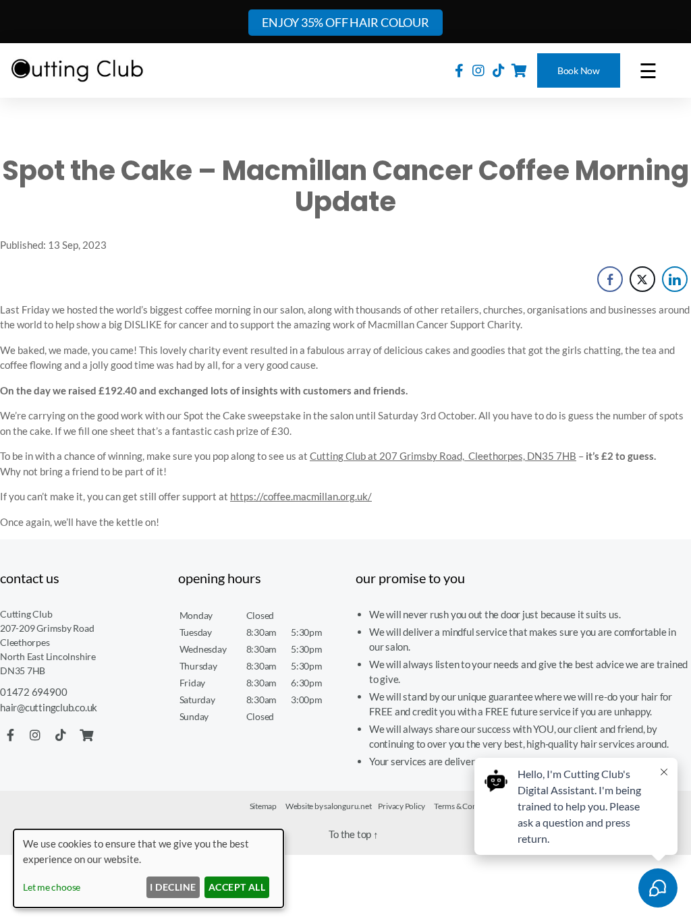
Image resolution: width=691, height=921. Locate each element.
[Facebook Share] (610, 279)
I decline (173, 887)
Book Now (578, 70)
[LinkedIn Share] (675, 279)
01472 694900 (33, 692)
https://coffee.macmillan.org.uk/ (301, 496)
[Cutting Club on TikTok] (498, 70)
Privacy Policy (401, 806)
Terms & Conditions (467, 806)
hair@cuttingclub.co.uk (48, 707)
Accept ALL (237, 887)
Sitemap (263, 806)
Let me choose (51, 887)
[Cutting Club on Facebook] (459, 70)
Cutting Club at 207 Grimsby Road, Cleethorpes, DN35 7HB (443, 456)
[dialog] (148, 868)
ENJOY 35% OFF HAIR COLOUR (345, 22)
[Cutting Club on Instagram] (478, 70)
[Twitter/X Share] (642, 279)
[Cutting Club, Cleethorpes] (77, 70)
